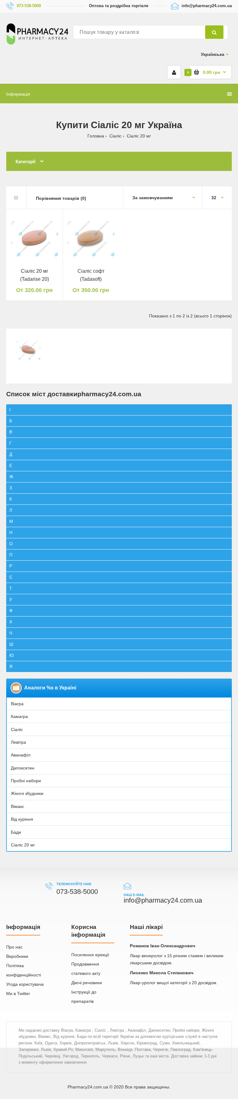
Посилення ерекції (90, 954)
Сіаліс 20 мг (23, 844)
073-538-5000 (29, 5)
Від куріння (22, 819)
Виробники (17, 956)
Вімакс (17, 806)
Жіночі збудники (27, 793)
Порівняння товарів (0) (61, 198)
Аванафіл (20, 754)
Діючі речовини (86, 982)
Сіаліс (115, 135)
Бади (16, 832)
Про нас (14, 946)
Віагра (17, 703)
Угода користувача (25, 984)
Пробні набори (26, 780)
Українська (212, 54)
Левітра (18, 742)
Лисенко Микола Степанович (161, 972)
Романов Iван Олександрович (162, 945)
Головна (95, 135)
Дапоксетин (22, 767)
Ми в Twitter (18, 993)
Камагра (19, 716)
